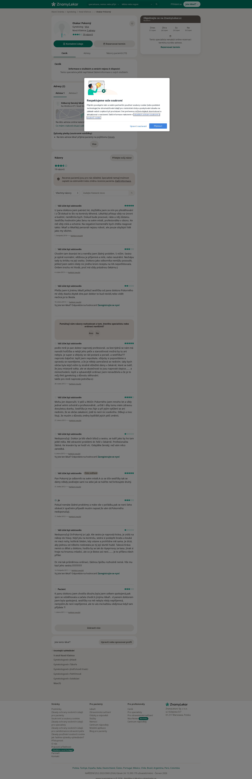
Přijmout (158, 126)
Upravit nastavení (138, 126)
